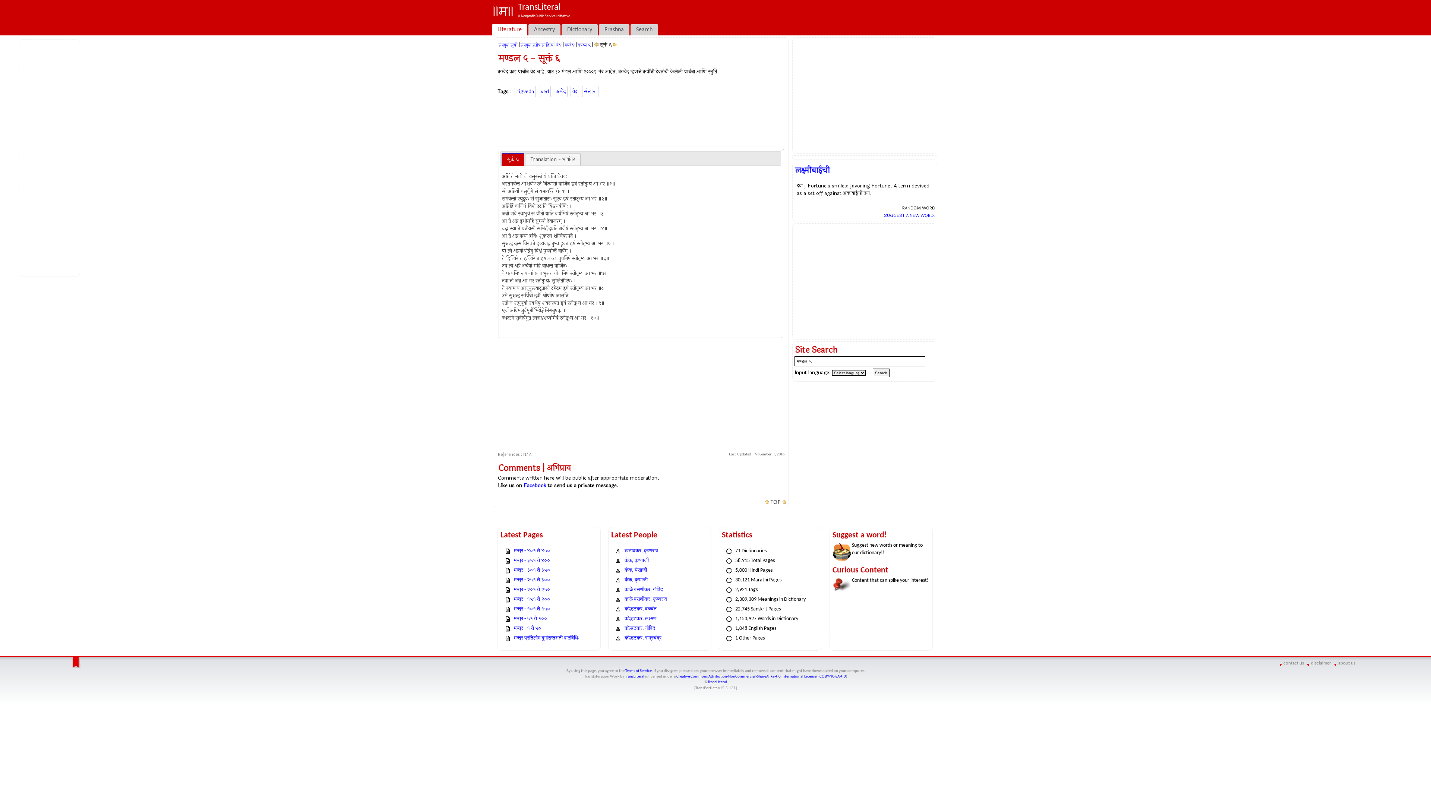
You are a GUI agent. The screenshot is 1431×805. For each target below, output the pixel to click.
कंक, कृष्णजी (636, 580)
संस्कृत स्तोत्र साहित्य (537, 45)
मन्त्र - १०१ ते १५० (532, 609)
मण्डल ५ (584, 45)
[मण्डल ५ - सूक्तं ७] (615, 45)
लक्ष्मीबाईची (812, 170)
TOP (775, 502)
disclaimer (1321, 663)
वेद (574, 91)
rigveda (525, 91)
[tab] (513, 159)
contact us (1293, 663)
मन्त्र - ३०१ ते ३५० (532, 570)
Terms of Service (638, 671)
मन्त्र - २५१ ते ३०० (532, 580)
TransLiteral (634, 677)
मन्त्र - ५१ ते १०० (530, 619)
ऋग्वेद (561, 91)
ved (545, 91)
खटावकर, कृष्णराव (641, 551)
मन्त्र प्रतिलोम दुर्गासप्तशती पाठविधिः (546, 638)
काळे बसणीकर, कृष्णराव (646, 599)
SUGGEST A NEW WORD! (909, 215)
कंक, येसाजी (636, 570)
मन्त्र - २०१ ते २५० (532, 590)
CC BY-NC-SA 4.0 (832, 677)
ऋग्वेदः (570, 45)
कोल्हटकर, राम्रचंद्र (643, 638)
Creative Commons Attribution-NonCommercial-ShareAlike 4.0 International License (746, 677)
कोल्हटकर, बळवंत (641, 609)
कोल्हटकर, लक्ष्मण (641, 619)
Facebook (535, 485)
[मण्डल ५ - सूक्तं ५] (596, 45)
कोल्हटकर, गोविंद (640, 628)
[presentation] (513, 159)
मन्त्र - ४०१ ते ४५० (532, 551)
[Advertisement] (50, 157)
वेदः (559, 45)
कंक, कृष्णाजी (637, 561)
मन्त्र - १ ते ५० (527, 628)
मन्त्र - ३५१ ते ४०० (532, 561)
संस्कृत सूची (508, 45)
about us (1346, 663)
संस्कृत (590, 91)
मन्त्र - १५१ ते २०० (532, 599)
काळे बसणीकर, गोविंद (644, 590)
